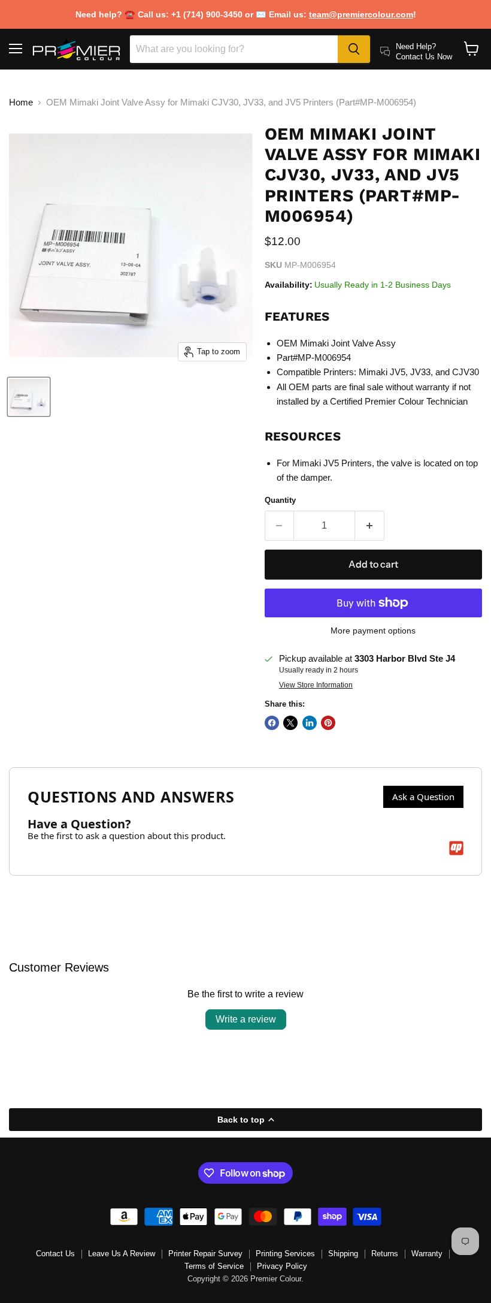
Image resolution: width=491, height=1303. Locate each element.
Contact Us (55, 1253)
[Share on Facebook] (272, 723)
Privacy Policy (282, 1266)
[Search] (354, 49)
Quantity (280, 500)
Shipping (343, 1253)
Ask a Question (423, 797)
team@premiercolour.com (361, 14)
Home (21, 102)
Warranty (426, 1253)
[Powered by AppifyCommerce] (456, 848)
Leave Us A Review (121, 1253)
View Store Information (316, 685)
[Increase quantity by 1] (369, 526)
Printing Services (285, 1253)
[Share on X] (290, 723)
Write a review (246, 1019)
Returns (384, 1253)
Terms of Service (214, 1266)
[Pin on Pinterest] (328, 723)
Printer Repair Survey (205, 1253)
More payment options (373, 630)
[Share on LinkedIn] (309, 723)
